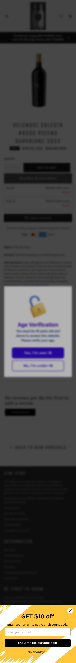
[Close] (70, 610)
